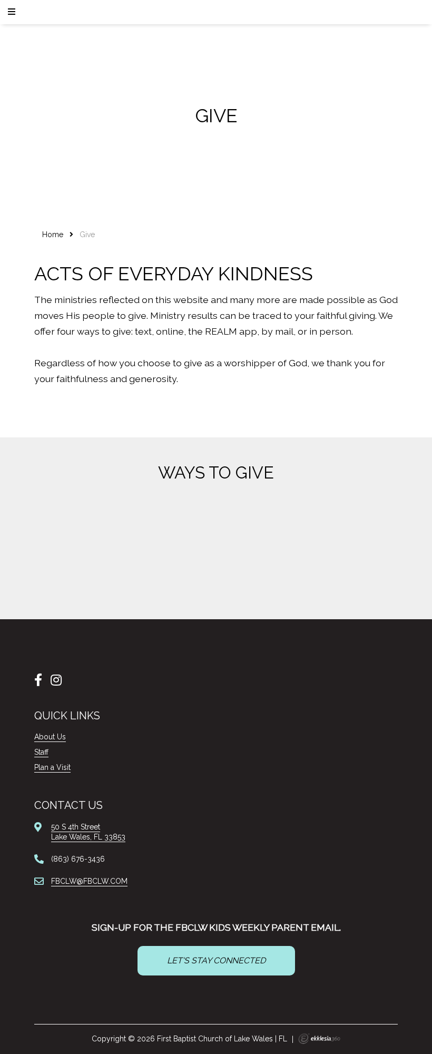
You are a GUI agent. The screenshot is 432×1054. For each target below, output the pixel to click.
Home (52, 234)
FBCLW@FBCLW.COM (89, 881)
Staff (41, 752)
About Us (50, 737)
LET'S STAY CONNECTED (216, 960)
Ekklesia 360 (319, 1038)
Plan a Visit (52, 767)
